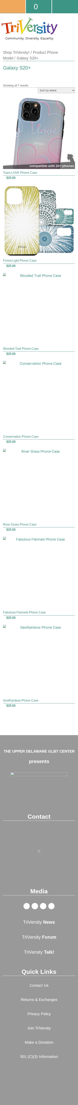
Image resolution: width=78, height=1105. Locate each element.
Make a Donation (39, 1042)
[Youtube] (43, 906)
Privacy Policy (39, 1014)
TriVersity (39, 922)
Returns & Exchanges (39, 1000)
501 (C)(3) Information (39, 1056)
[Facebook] (26, 906)
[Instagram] (51, 906)
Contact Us (39, 985)
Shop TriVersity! (16, 52)
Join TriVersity (39, 1028)
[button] (73, 37)
